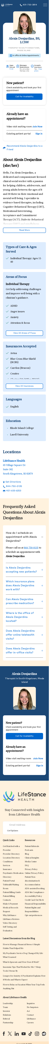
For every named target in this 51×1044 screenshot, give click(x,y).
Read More (24, 230)
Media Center (31, 862)
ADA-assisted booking (35, 889)
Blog (27, 854)
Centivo (14, 374)
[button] (11, 854)
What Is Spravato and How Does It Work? (21, 962)
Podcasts (29, 850)
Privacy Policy (31, 869)
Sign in (39, 134)
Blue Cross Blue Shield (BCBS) (23, 361)
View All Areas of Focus (24, 333)
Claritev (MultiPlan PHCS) (24, 379)
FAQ (27, 866)
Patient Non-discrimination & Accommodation (32, 881)
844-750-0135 (14, 486)
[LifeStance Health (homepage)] (6, 5)
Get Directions (13, 482)
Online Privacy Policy (34, 873)
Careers (30, 1023)
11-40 (11, 69)
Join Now (37, 127)
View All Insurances (24, 386)
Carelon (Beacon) (20, 368)
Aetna (13, 353)
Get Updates (12, 831)
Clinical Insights (32, 858)
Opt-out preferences (33, 915)
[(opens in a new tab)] (4, 1034)
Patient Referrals (32, 846)
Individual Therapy (20, 258)
